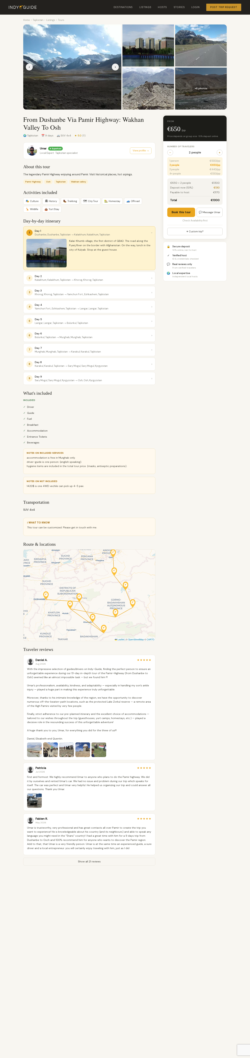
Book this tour (181, 212)
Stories (179, 7)
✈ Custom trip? (195, 231)
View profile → (141, 150)
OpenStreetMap (136, 639)
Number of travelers (181, 146)
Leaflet (120, 639)
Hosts (162, 7)
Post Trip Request (223, 7)
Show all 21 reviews (89, 861)
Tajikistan (38, 20)
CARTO (150, 639)
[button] (46, 595)
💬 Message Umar (209, 212)
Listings (145, 7)
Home (26, 20)
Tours (61, 20)
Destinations (123, 7)
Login (195, 7)
